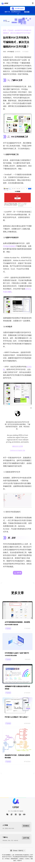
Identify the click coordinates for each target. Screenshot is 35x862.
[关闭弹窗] (30, 407)
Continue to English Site (17, 450)
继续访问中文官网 (17, 446)
